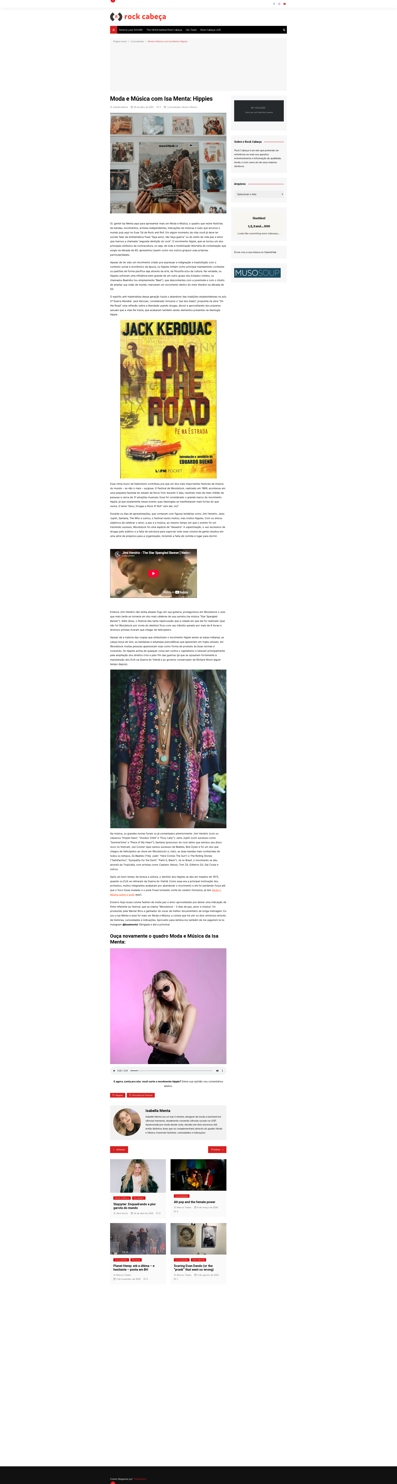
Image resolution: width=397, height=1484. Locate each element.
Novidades (139, 1198)
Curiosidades (174, 107)
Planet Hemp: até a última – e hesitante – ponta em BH (133, 1267)
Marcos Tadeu (184, 1207)
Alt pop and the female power (194, 1202)
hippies (119, 1095)
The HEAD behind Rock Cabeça (164, 29)
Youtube (284, 4)
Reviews (136, 1260)
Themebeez (139, 1478)
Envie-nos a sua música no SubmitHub (255, 252)
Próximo (215, 1149)
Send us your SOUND (131, 29)
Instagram (279, 4)
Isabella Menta (120, 107)
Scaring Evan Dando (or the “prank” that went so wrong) (194, 1267)
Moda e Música (189, 107)
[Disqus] (168, 1333)
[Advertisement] (198, 66)
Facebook (274, 4)
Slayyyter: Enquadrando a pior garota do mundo (134, 1206)
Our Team (191, 29)
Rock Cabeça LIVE (210, 29)
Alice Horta (122, 1213)
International (198, 1260)
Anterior (120, 1149)
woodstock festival (142, 1095)
